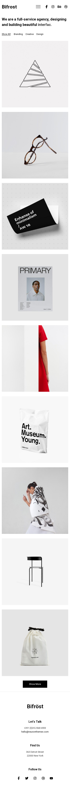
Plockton (35, 430)
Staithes (35, 573)
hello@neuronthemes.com (35, 731)
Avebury (35, 359)
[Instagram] (53, 6)
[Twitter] (27, 778)
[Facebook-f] (18, 778)
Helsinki (35, 644)
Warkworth (35, 146)
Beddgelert (35, 288)
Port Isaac (35, 502)
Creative (35, 80)
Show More (35, 684)
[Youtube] (51, 778)
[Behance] (59, 6)
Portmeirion (35, 75)
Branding (35, 222)
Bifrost (9, 6)
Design (35, 293)
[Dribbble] (65, 6)
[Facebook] (46, 6)
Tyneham (35, 217)
